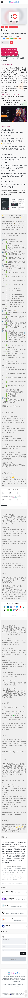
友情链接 (17, 986)
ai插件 (3, 26)
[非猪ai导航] (14, 2)
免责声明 (4, 984)
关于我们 (15, 984)
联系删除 (10, 984)
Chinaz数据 (11, 846)
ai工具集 (10, 26)
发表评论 (23, 953)
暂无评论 (6, 931)
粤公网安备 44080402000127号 (17, 994)
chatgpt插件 (15, 26)
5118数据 (20, 844)
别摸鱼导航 (20, 984)
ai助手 (7, 26)
